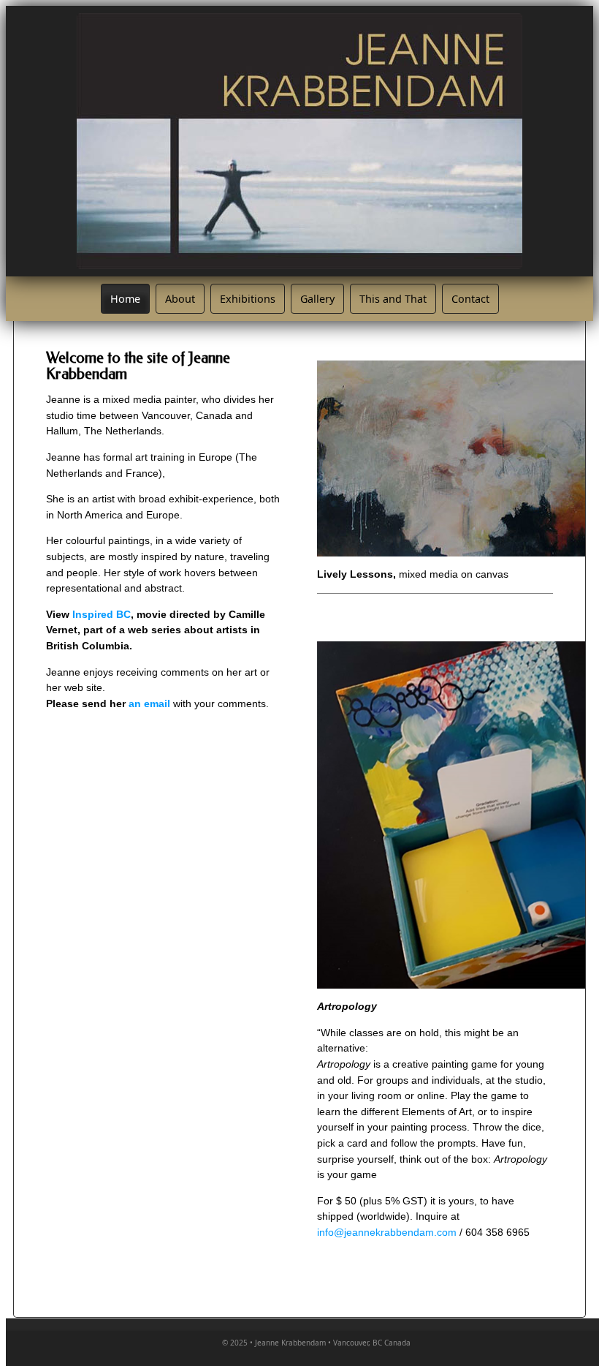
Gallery (317, 299)
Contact (470, 299)
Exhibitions (247, 299)
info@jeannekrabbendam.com (387, 1232)
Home (125, 299)
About (180, 299)
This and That (393, 299)
